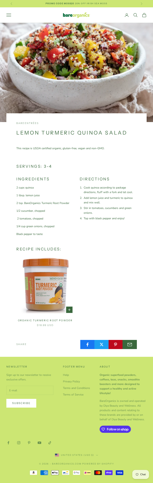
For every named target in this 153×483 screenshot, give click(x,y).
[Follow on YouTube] (39, 443)
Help (66, 375)
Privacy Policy (71, 381)
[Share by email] (130, 344)
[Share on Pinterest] (116, 344)
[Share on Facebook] (87, 344)
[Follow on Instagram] (19, 443)
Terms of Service (73, 394)
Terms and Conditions (76, 388)
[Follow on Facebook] (8, 443)
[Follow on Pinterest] (29, 443)
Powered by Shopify (98, 463)
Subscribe (21, 403)
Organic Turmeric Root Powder (45, 320)
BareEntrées (27, 123)
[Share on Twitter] (102, 344)
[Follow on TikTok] (50, 443)
